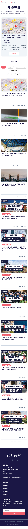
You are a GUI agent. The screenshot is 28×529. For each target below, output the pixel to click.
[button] (25, 2)
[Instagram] (12, 460)
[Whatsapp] (18, 460)
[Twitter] (15, 460)
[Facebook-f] (10, 460)
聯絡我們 (5, 491)
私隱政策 (5, 494)
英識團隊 (5, 488)
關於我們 (5, 485)
